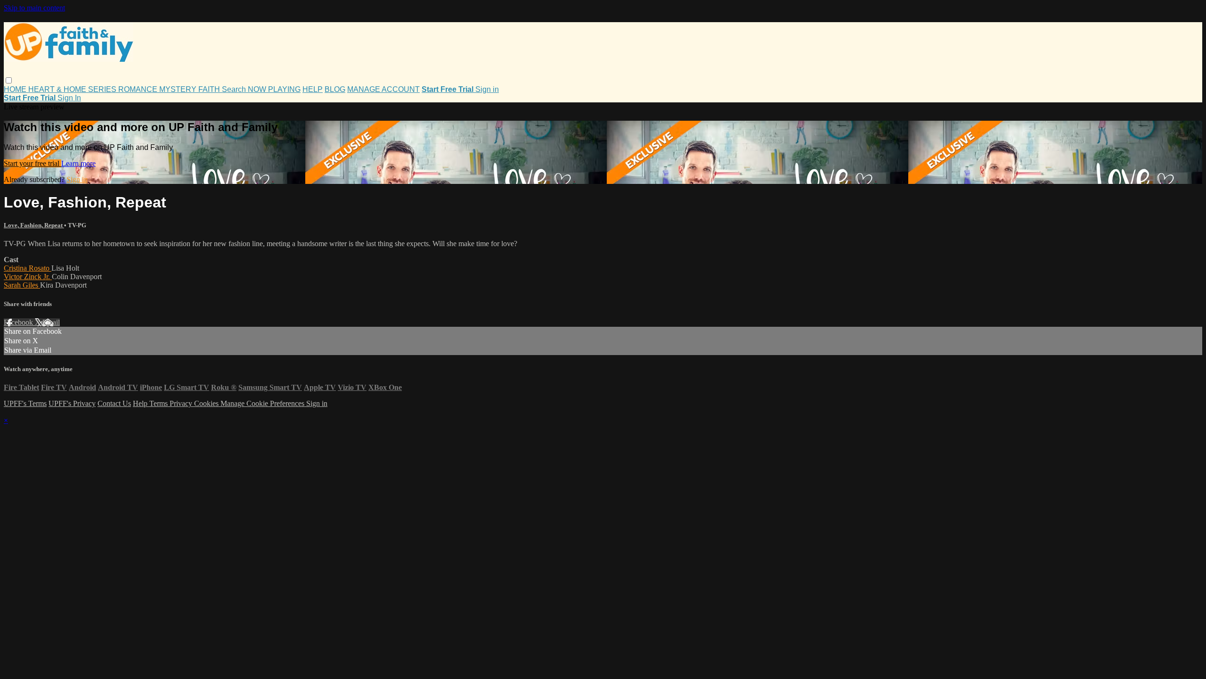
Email (51, 322)
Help (141, 403)
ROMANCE (138, 89)
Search (235, 89)
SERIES (103, 89)
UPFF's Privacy (72, 403)
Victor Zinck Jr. (28, 277)
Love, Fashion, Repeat (34, 225)
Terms (159, 403)
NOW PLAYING (274, 89)
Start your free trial (32, 163)
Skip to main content (34, 8)
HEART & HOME (58, 89)
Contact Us (114, 403)
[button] (9, 80)
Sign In (69, 98)
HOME (16, 89)
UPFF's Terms (25, 403)
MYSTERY (178, 89)
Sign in (487, 89)
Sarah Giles (22, 285)
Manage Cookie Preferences (263, 403)
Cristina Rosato (27, 268)
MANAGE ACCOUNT (383, 89)
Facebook (19, 322)
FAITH (210, 89)
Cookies (207, 403)
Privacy (182, 403)
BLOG (335, 89)
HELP (312, 89)
